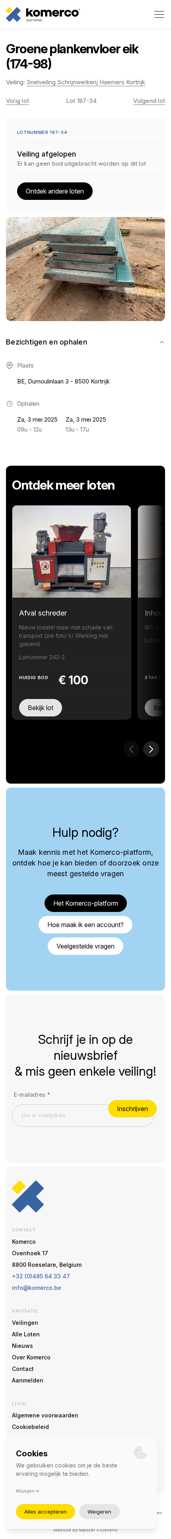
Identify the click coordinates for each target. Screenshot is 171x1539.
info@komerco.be (36, 1287)
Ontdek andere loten (55, 191)
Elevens (109, 1530)
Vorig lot (17, 101)
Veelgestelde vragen (85, 946)
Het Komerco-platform (85, 903)
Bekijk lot (40, 708)
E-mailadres (32, 1094)
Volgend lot (149, 101)
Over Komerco (31, 1357)
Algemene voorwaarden (45, 1415)
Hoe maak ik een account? (85, 925)
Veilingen (25, 1322)
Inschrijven (132, 1109)
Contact (23, 1368)
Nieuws (22, 1345)
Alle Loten (26, 1334)
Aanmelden (27, 1380)
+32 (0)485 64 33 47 (41, 1276)
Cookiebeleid (30, 1426)
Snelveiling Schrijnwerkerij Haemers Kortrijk (86, 82)
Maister (87, 1530)
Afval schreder (43, 613)
